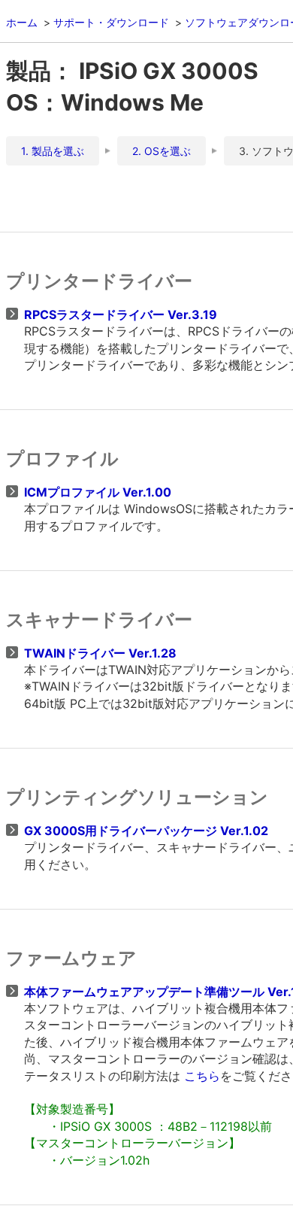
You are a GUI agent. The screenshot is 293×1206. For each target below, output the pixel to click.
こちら (202, 1075)
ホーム (22, 22)
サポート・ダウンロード (111, 22)
